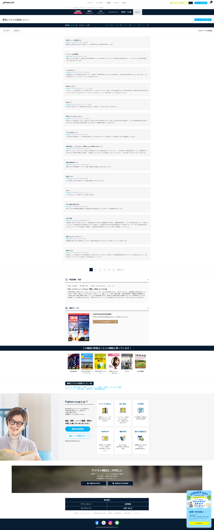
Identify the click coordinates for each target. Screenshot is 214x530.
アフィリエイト (86, 504)
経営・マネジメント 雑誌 (92, 387)
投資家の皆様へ (127, 513)
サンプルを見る (105, 321)
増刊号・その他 (126, 12)
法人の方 (124, 2)
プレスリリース (86, 508)
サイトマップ (137, 513)
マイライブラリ (99, 2)
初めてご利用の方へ (78, 436)
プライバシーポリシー (86, 513)
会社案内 (110, 513)
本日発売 (108, 2)
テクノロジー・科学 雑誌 (74, 389)
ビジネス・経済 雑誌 (74, 7)
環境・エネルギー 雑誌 (85, 7)
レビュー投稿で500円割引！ (204, 19)
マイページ (90, 2)
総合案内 (107, 500)
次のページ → (120, 269)
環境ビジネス (95, 7)
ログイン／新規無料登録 (200, 2)
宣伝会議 (74, 286)
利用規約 (76, 513)
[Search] (191, 3)
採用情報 (128, 504)
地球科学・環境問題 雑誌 (95, 389)
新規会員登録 (78, 429)
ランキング (116, 2)
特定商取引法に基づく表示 (99, 513)
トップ (66, 7)
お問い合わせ (127, 508)
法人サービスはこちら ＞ (72, 440)
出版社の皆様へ (118, 513)
